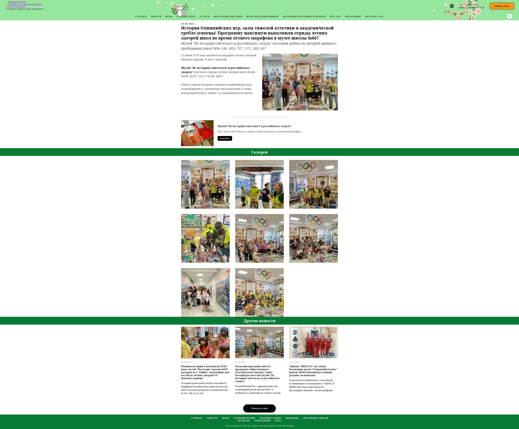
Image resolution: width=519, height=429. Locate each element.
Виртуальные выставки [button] (228, 16)
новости (156, 16)
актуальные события (315, 418)
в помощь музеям (244, 418)
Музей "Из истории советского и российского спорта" (255, 126)
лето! (278, 420)
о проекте (141, 16)
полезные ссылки (270, 418)
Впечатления (353, 16)
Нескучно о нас (374, 16)
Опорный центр (186, 16)
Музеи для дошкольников (262, 16)
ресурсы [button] (205, 16)
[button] (502, 6)
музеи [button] (169, 16)
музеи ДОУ (244, 420)
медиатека (292, 418)
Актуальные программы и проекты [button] (304, 16)
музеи (225, 418)
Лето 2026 (335, 16)
